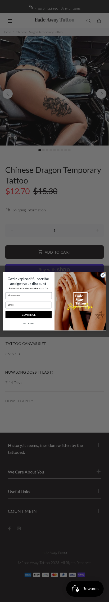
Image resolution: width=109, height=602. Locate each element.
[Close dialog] (103, 275)
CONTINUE (28, 314)
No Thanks (28, 323)
